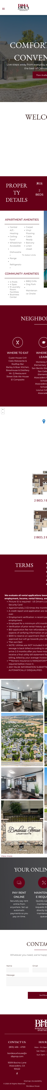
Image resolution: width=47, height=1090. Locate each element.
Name (9, 966)
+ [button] (2, 409)
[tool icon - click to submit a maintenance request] (44, 887)
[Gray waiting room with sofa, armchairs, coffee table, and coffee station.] (22, 696)
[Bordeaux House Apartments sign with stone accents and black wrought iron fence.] (22, 827)
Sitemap (27, 1081)
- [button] (2, 412)
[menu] (3, 8)
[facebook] (17, 1074)
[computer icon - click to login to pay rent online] (19, 887)
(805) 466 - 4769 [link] (17, 1047)
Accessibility (37, 1081)
